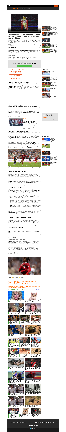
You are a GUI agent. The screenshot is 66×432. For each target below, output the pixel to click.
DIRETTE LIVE (30, 5)
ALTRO (50, 5)
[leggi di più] (40, 48)
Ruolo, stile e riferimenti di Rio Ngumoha (17, 77)
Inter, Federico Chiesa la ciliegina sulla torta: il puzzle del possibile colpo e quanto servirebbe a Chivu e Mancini (24, 282)
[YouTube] (32, 426)
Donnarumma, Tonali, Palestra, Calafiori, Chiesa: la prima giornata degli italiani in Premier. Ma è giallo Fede (24, 284)
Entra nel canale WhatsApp (25, 66)
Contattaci (44, 422)
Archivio (56, 422)
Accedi (55, 5)
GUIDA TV (46, 5)
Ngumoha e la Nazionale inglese (15, 79)
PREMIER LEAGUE (21, 13)
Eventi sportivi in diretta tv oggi (48, 119)
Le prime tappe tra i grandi (14, 75)
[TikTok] (34, 426)
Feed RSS (53, 422)
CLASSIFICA (28, 8)
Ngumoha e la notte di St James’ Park (16, 69)
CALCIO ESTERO (16, 13)
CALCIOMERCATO (24, 5)
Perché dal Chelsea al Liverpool (15, 74)
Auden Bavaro (13, 47)
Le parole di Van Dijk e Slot (14, 78)
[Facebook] (30, 426)
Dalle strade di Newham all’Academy (16, 72)
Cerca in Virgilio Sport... (22, 422)
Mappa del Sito (48, 422)
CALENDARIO (22, 8)
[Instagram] (37, 426)
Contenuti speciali (38, 422)
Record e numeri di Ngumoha (15, 71)
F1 (34, 5)
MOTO (37, 5)
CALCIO (17, 5)
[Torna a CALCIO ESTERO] (9, 8)
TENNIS (41, 5)
